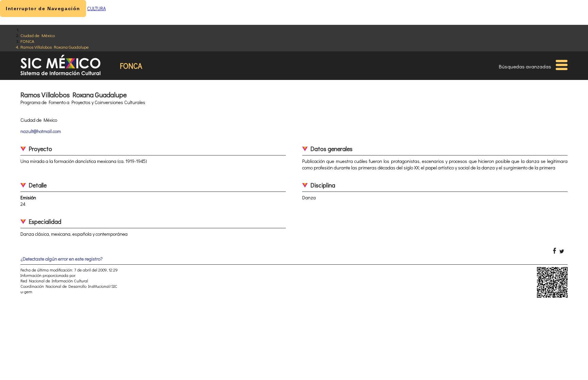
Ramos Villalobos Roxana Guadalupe (54, 47)
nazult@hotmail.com (40, 131)
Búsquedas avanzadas (525, 66)
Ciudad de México (37, 35)
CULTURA (96, 8)
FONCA (27, 41)
